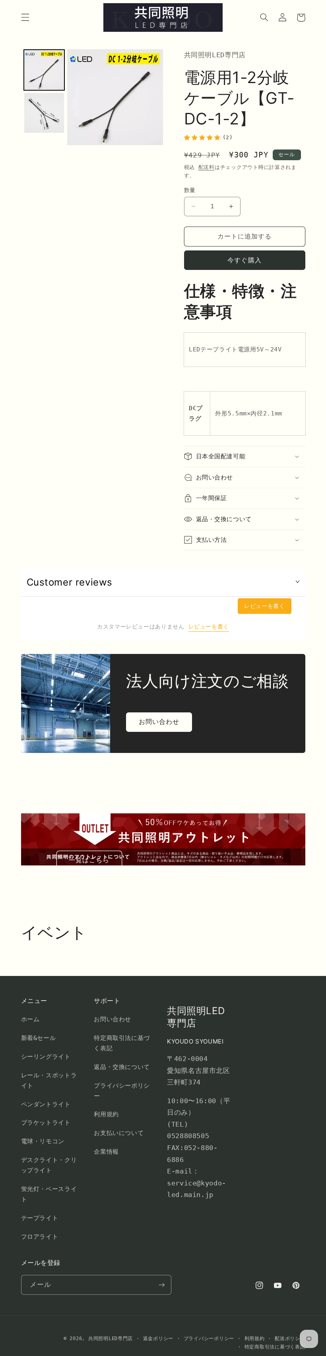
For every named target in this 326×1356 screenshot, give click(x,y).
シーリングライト (46, 1056)
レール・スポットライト (49, 1080)
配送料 (206, 167)
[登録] (161, 1284)
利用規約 (106, 1114)
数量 (190, 190)
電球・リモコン (42, 1141)
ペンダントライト (46, 1104)
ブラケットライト (46, 1122)
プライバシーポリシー (122, 1090)
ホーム (30, 1019)
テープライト (39, 1217)
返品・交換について (122, 1066)
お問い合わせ (159, 722)
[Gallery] (92, 97)
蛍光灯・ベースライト (49, 1194)
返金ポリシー (158, 1338)
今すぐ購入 (244, 260)
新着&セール (38, 1037)
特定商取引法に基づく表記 (122, 1042)
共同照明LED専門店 (110, 1338)
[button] (25, 17)
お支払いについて (119, 1132)
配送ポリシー (290, 1338)
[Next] (151, 97)
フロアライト (39, 1236)
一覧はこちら (89, 860)
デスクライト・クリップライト (49, 1165)
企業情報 (106, 1151)
